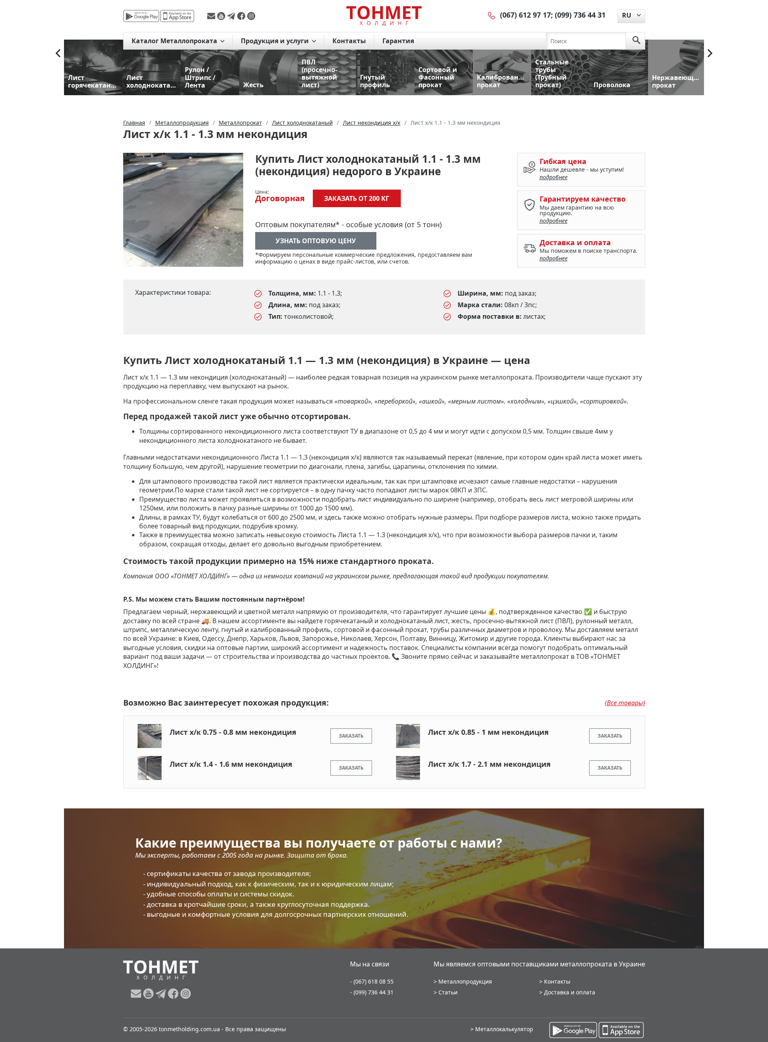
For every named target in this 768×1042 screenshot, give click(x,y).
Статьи (448, 992)
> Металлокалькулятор (501, 1029)
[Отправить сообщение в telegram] (232, 16)
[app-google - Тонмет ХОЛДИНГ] (141, 16)
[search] (636, 40)
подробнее (554, 177)
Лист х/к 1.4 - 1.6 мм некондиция (231, 764)
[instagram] (251, 16)
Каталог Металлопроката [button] (175, 40)
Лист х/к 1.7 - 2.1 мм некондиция (489, 764)
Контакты (349, 40)
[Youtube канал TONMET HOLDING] (222, 16)
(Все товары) (625, 702)
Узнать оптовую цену (316, 240)
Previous (58, 53)
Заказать (351, 735)
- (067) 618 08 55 (372, 981)
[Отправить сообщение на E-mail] (212, 16)
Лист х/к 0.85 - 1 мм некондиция (488, 732)
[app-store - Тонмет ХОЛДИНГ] (177, 16)
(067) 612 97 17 (525, 15)
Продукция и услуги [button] (275, 40)
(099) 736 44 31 (580, 15)
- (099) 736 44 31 (372, 992)
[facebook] (242, 16)
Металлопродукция (465, 981)
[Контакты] (492, 15)
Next (710, 53)
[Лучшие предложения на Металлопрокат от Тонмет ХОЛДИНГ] (384, 15)
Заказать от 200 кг (356, 198)
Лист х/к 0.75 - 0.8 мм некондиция (233, 732)
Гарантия (398, 40)
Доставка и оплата (569, 992)
